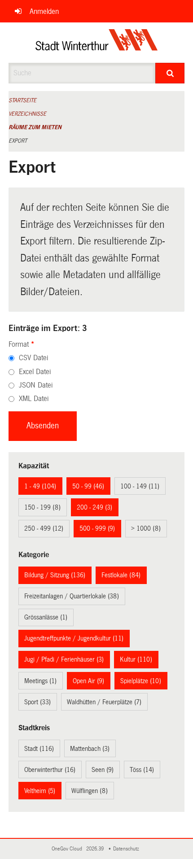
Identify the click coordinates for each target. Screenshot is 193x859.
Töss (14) (142, 769)
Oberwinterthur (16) (49, 769)
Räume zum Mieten (35, 127)
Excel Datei (35, 371)
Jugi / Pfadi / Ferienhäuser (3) (64, 659)
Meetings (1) (40, 681)
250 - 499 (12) (43, 528)
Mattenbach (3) (90, 748)
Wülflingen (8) (89, 790)
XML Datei (33, 398)
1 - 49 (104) (40, 486)
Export (18, 141)
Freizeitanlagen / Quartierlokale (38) (71, 596)
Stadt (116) (39, 748)
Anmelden (44, 11)
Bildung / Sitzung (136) (54, 575)
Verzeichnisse (27, 114)
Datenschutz (127, 849)
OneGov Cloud (68, 849)
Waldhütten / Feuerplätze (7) (104, 702)
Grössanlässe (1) (45, 617)
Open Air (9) (88, 681)
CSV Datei (33, 358)
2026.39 (95, 849)
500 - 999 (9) (97, 528)
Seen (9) (103, 769)
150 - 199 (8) (42, 507)
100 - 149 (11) (139, 486)
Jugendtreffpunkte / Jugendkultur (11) (73, 638)
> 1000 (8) (146, 528)
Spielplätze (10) (140, 681)
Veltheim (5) (39, 790)
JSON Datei (36, 385)
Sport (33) (37, 702)
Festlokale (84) (120, 575)
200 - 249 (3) (94, 507)
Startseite (22, 100)
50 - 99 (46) (88, 486)
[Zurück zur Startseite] (96, 42)
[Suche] (169, 73)
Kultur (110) (136, 659)
